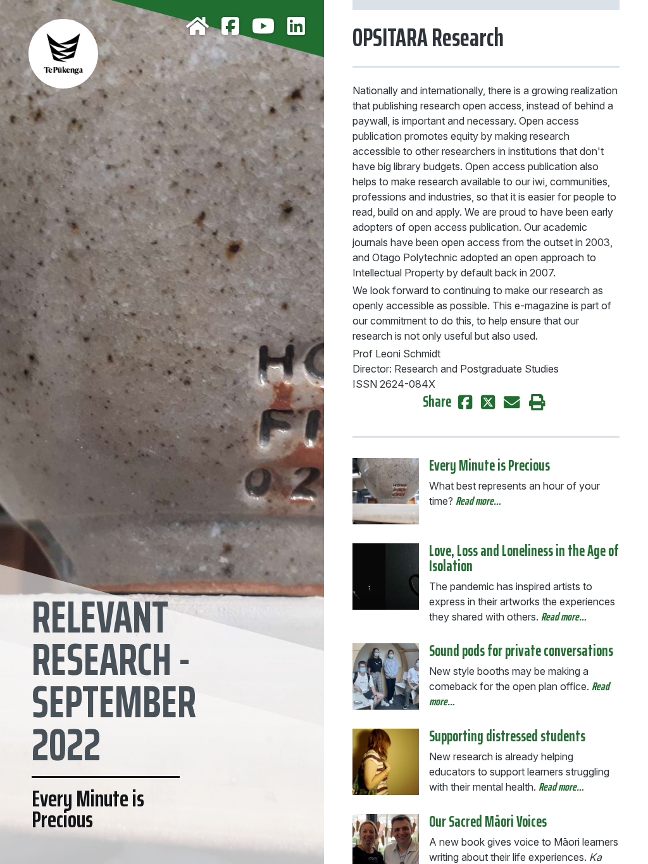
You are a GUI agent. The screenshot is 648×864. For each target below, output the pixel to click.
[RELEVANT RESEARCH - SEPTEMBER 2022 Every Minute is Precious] (162, 44)
